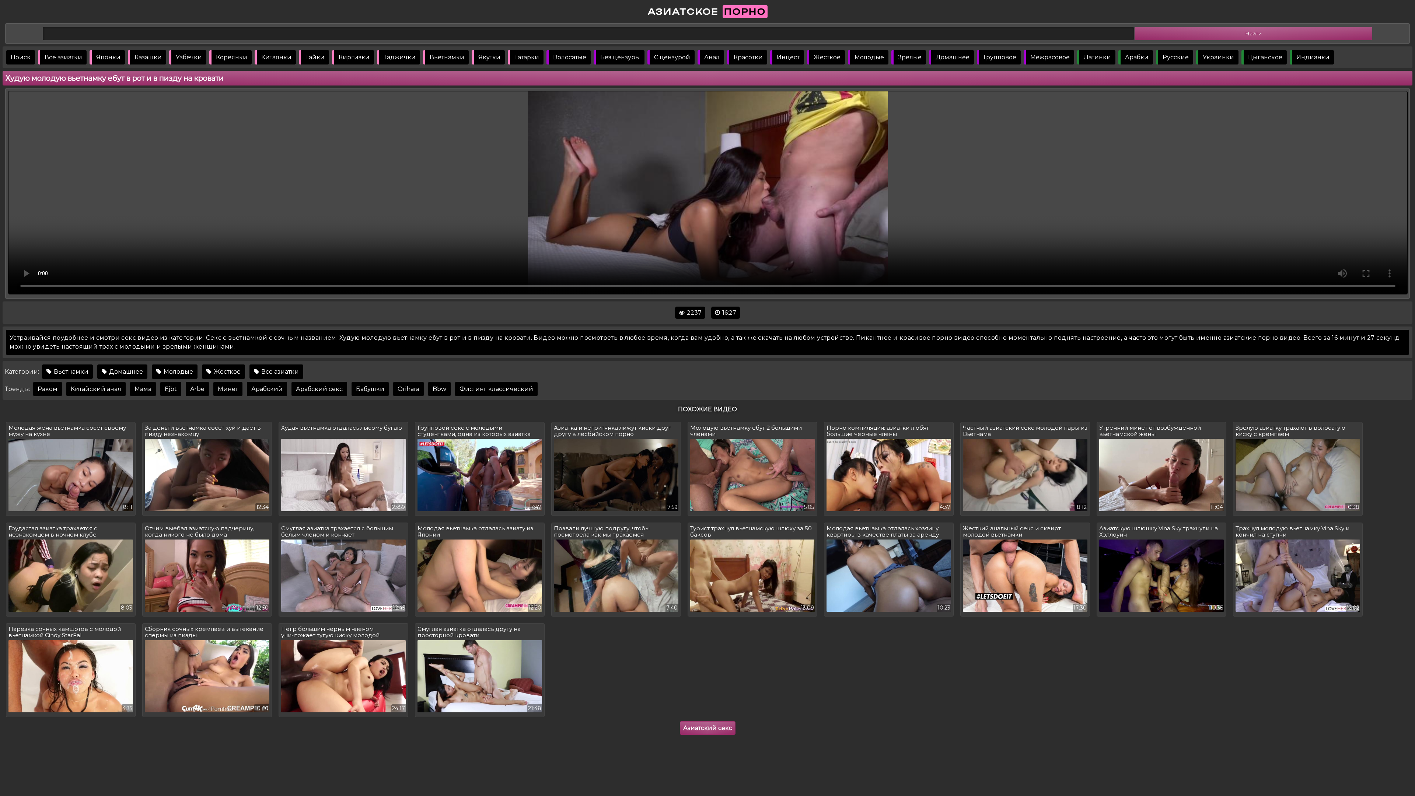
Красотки (748, 57)
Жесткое (827, 57)
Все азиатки (63, 57)
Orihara (408, 388)
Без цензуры (620, 57)
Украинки (1218, 57)
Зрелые (910, 57)
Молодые (869, 57)
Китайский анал (96, 388)
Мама (142, 388)
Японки (108, 57)
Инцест (788, 57)
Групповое (999, 57)
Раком (47, 388)
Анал (712, 57)
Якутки (489, 57)
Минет (228, 388)
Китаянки (276, 57)
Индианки (1313, 57)
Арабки (1137, 57)
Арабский (267, 388)
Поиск (21, 57)
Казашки (148, 57)
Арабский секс (319, 388)
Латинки (1097, 57)
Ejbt (171, 388)
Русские (1176, 57)
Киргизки (354, 57)
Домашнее (952, 57)
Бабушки (370, 388)
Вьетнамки (447, 57)
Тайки (315, 57)
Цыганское (1265, 57)
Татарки (526, 57)
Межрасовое (1050, 57)
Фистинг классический (496, 388)
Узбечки (189, 57)
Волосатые (569, 57)
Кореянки (231, 57)
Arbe (197, 388)
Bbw (439, 388)
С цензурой (672, 57)
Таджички (400, 57)
